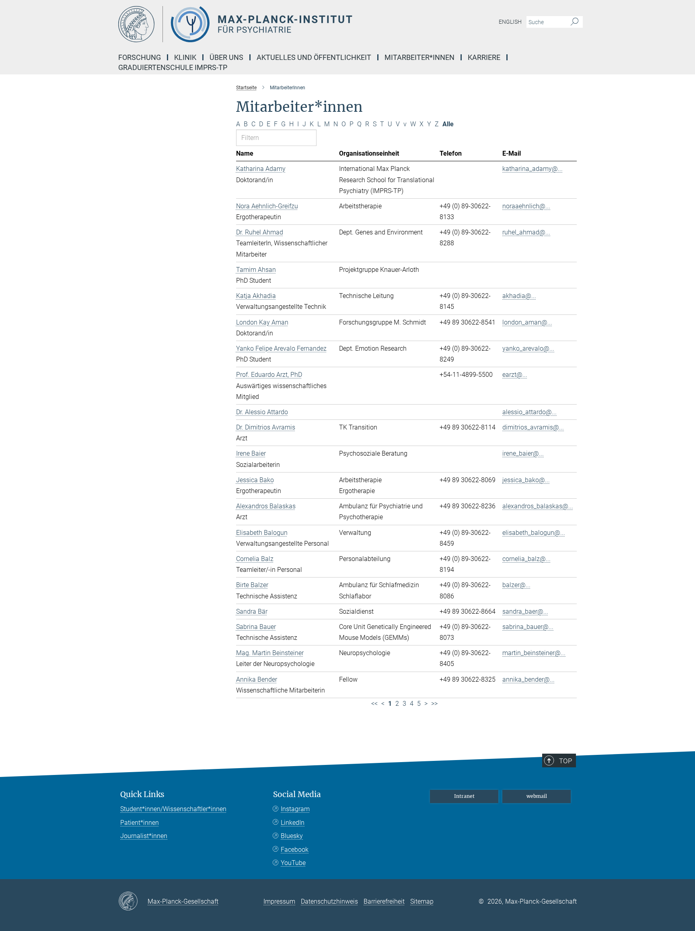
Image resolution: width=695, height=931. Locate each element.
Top (565, 761)
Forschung (139, 57)
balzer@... (516, 585)
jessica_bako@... (526, 480)
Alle (448, 124)
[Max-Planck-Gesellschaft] (133, 901)
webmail (536, 796)
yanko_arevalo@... (528, 348)
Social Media (297, 794)
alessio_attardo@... (529, 412)
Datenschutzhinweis (329, 901)
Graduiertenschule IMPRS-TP (172, 67)
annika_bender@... (528, 679)
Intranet (464, 796)
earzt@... (514, 374)
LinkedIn (292, 822)
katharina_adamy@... (532, 169)
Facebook (294, 849)
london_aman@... (527, 322)
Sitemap (422, 901)
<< (374, 703)
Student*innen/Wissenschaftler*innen (173, 809)
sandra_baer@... (525, 611)
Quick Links (142, 794)
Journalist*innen (143, 836)
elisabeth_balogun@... (533, 532)
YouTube (293, 863)
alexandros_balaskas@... (537, 506)
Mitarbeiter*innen (419, 57)
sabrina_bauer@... (527, 627)
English (510, 21)
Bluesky (292, 836)
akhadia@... (519, 296)
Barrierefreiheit (384, 901)
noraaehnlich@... (526, 206)
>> (434, 703)
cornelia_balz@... (526, 559)
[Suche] (574, 22)
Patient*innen (139, 822)
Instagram (295, 809)
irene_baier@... (523, 453)
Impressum (279, 901)
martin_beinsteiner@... (533, 653)
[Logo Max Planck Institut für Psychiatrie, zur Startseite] (269, 24)
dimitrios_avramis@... (533, 427)
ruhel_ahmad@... (526, 232)
